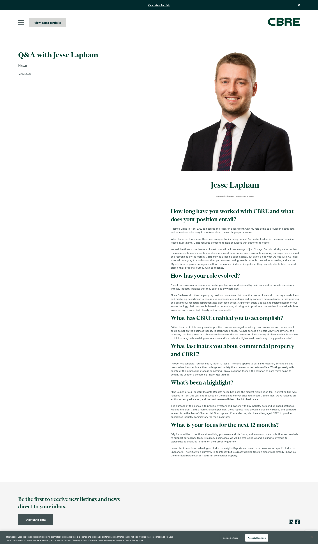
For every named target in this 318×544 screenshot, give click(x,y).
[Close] (312, 537)
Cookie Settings (231, 537)
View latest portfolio (47, 22)
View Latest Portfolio (159, 5)
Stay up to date (36, 520)
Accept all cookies (257, 537)
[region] (159, 537)
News (22, 65)
